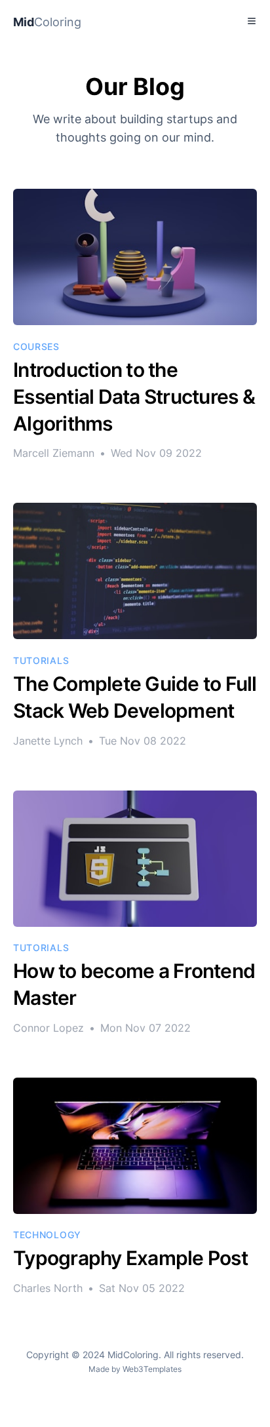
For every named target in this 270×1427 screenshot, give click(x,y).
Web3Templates (152, 1369)
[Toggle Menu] (251, 21)
